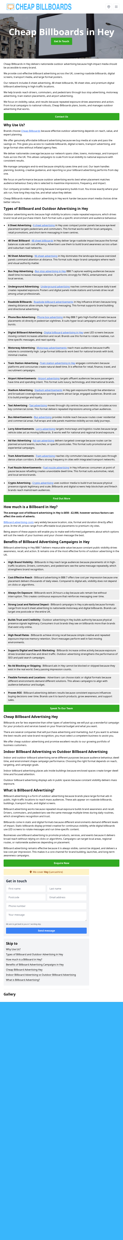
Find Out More (61, 498)
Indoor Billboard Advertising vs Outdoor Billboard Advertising (41, 974)
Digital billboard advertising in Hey (63, 332)
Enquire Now (61, 863)
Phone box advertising (50, 317)
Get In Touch (61, 41)
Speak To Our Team (61, 708)
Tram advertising (45, 456)
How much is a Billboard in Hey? (24, 959)
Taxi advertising (38, 405)
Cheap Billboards (30, 131)
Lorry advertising (45, 428)
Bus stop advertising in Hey (50, 271)
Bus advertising (43, 417)
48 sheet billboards (42, 240)
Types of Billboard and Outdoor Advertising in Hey (34, 954)
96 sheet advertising (45, 256)
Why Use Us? (13, 949)
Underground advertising (55, 286)
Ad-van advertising (43, 440)
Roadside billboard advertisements (53, 302)
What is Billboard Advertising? (23, 980)
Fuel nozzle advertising (56, 467)
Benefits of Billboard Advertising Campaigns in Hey (35, 964)
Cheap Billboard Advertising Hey (24, 969)
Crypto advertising (42, 483)
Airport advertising (49, 378)
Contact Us (61, 116)
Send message (46, 930)
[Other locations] (109, 7)
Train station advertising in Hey (57, 363)
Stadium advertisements (48, 390)
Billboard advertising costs (19, 522)
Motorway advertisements (52, 347)
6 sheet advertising (44, 225)
